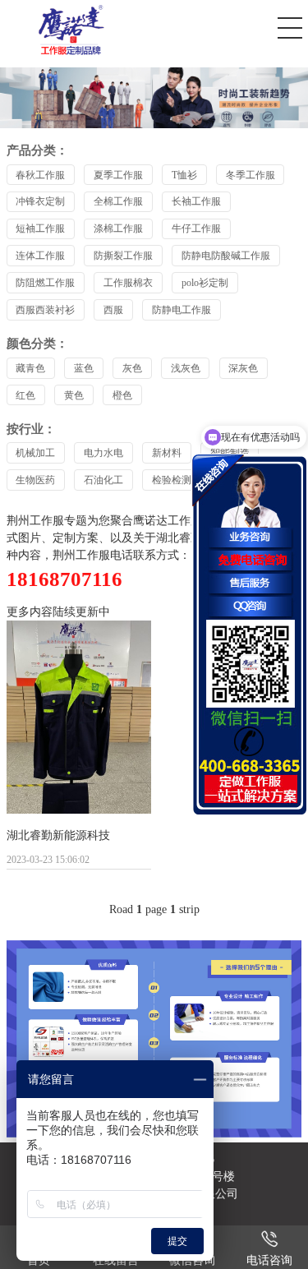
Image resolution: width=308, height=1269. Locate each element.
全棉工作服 (118, 201)
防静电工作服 (181, 310)
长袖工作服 (196, 201)
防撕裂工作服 (123, 255)
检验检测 (171, 480)
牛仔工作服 (196, 228)
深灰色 (243, 368)
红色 (25, 395)
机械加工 (35, 453)
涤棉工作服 (118, 228)
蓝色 (84, 368)
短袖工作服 (40, 228)
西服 (113, 310)
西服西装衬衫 (45, 310)
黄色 (74, 395)
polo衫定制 (205, 282)
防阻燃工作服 (45, 282)
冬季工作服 (250, 175)
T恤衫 (184, 175)
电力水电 (103, 453)
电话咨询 (269, 1260)
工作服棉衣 (128, 282)
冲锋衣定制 (40, 201)
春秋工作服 (40, 175)
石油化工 (103, 480)
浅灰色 (185, 368)
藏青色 (30, 368)
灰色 (132, 368)
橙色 (122, 395)
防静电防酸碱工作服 (226, 255)
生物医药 (35, 480)
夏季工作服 (118, 175)
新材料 (167, 453)
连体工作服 (40, 255)
